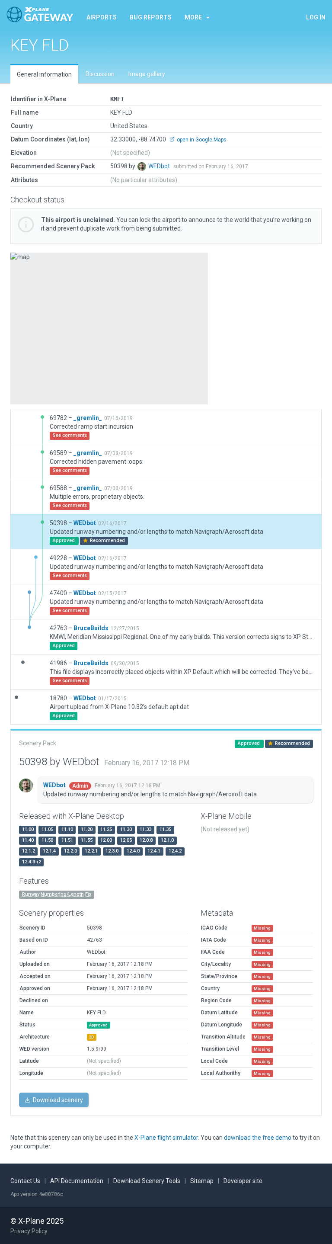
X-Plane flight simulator (166, 1137)
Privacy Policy (29, 1231)
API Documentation (76, 1180)
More (193, 17)
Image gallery (146, 74)
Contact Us (25, 1180)
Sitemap (202, 1180)
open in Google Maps (201, 140)
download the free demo (257, 1137)
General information (44, 74)
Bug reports (151, 17)
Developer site (242, 1180)
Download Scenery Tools (146, 1180)
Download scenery (57, 1100)
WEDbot (159, 166)
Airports (101, 17)
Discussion (100, 74)
